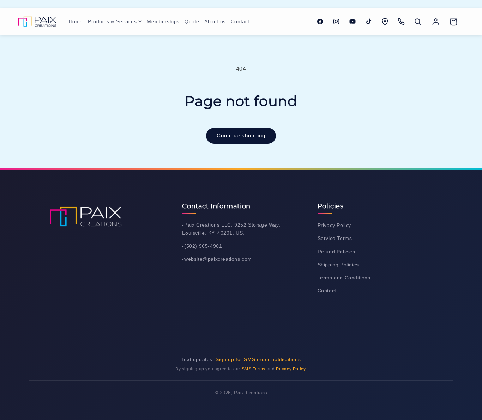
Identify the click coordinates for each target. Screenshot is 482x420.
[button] (114, 21)
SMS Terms (253, 368)
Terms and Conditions (344, 277)
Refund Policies (336, 251)
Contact (327, 291)
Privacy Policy (334, 225)
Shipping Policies (338, 264)
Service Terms (335, 238)
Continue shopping (241, 135)
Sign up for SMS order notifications (258, 359)
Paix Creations (250, 392)
